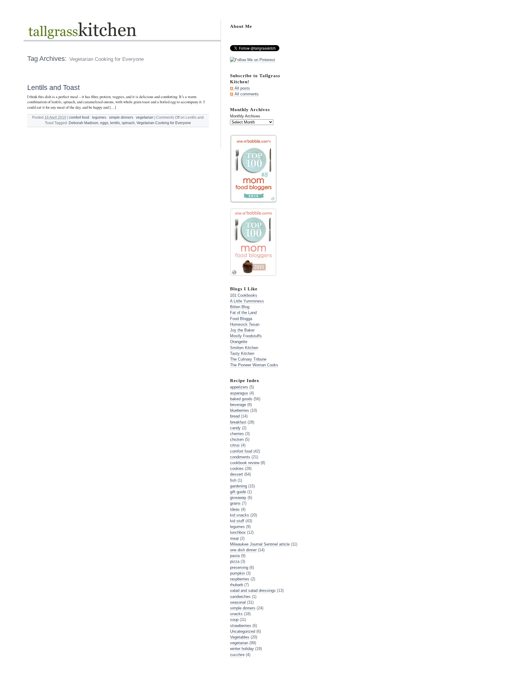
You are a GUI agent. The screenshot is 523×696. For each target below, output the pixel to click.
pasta (235, 555)
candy (235, 428)
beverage (238, 404)
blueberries (239, 410)
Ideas (235, 509)
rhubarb (236, 584)
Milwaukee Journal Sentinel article (260, 544)
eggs (104, 123)
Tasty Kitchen (242, 353)
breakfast (238, 422)
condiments (240, 457)
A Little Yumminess (247, 301)
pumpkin (237, 573)
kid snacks (239, 515)
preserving (239, 567)
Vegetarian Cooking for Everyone (164, 123)
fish (233, 480)
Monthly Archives (245, 116)
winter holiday (242, 648)
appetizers (239, 387)
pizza (234, 561)
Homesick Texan (244, 324)
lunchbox (238, 532)
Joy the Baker (242, 330)
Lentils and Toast (53, 87)
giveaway (238, 497)
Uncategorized (242, 631)
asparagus (239, 393)
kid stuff (237, 521)
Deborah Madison (83, 123)
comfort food (79, 117)
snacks (236, 614)
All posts (242, 88)
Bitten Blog (239, 307)
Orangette (238, 341)
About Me (241, 26)
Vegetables (239, 637)
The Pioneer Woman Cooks (254, 365)
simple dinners (121, 117)
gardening (238, 486)
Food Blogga (241, 318)
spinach (128, 123)
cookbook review (244, 462)
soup (234, 619)
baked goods (241, 399)
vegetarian (144, 117)
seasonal (238, 602)
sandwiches (240, 596)
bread (235, 416)
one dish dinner (243, 550)
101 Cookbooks (243, 295)
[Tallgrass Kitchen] (82, 34)
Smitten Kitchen (244, 347)
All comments (247, 94)
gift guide (238, 492)
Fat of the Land (243, 312)
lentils (115, 123)
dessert (236, 474)
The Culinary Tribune (248, 359)
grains (235, 503)
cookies (237, 468)
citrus (235, 445)
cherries (237, 433)
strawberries (240, 625)
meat (234, 538)
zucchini (237, 654)
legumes (99, 117)
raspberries (239, 579)
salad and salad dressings (253, 590)
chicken (237, 439)
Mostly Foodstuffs (246, 336)
